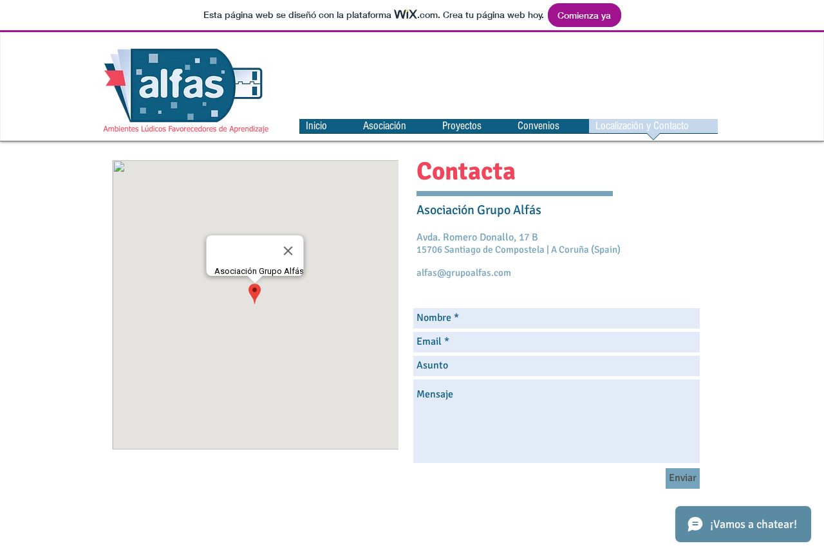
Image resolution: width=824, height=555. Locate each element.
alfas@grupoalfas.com (464, 272)
